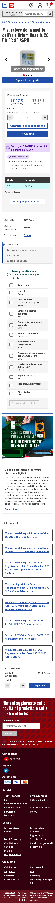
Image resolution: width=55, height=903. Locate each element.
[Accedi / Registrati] (40, 5)
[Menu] (4, 5)
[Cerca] (49, 13)
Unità (10, 108)
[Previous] (6, 60)
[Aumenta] (44, 117)
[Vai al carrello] (49, 5)
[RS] (11, 5)
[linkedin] (6, 770)
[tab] (27, 244)
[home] (3, 22)
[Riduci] (10, 117)
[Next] (49, 60)
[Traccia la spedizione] (31, 5)
